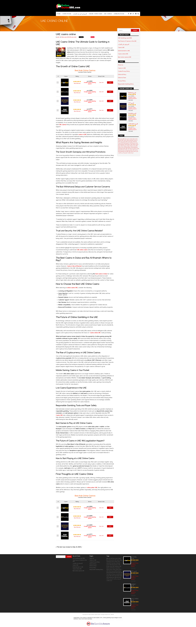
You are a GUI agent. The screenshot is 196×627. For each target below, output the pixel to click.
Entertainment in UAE (124, 50)
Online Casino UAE (95, 614)
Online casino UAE (65, 37)
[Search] (138, 14)
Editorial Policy (122, 74)
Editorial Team (122, 77)
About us (120, 65)
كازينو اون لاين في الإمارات (122, 152)
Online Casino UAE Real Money (124, 147)
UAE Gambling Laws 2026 (125, 38)
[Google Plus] (133, 14)
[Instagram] (135, 14)
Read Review (77, 83)
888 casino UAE (121, 139)
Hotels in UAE (129, 144)
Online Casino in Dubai (125, 145)
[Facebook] (128, 14)
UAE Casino (122, 150)
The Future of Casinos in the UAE (127, 41)
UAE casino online (72, 37)
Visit (110, 82)
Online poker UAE (123, 148)
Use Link (101, 82)
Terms (112, 614)
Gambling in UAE (123, 144)
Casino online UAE (123, 54)
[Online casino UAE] (68, 8)
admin (58, 37)
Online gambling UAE (110, 572)
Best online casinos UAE (124, 57)
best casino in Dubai (101, 274)
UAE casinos (135, 150)
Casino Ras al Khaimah (132, 141)
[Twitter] (130, 14)
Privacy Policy (122, 81)
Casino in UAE (122, 68)
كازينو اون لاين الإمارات (123, 44)
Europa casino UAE (110, 566)
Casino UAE (59, 415)
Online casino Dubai (116, 567)
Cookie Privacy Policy (124, 71)
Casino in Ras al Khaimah (128, 140)
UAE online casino (132, 151)
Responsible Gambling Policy (126, 84)
